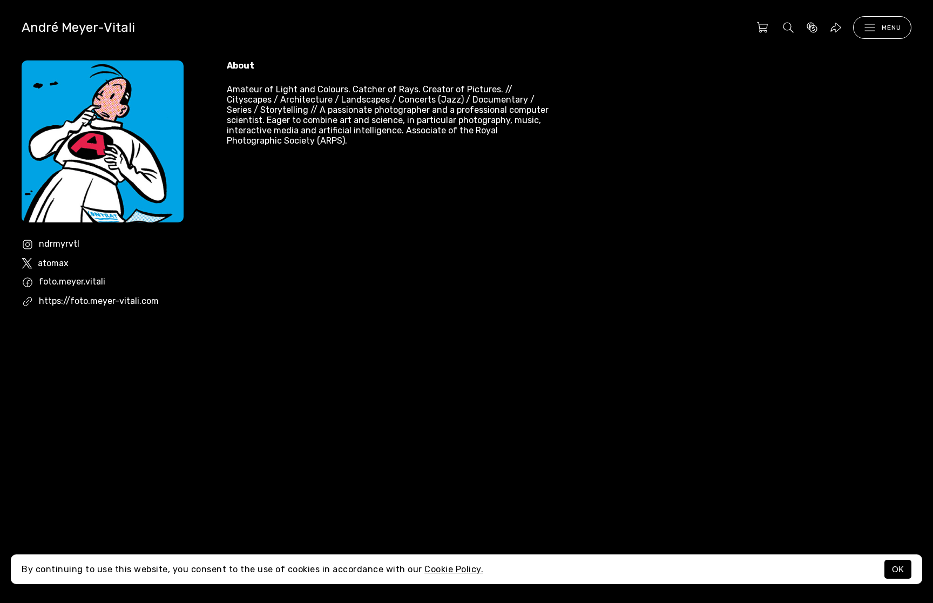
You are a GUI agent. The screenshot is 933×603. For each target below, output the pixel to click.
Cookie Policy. (453, 569)
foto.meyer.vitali (72, 281)
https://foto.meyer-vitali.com (99, 301)
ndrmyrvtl (59, 244)
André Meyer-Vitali (78, 27)
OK (898, 569)
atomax (53, 263)
